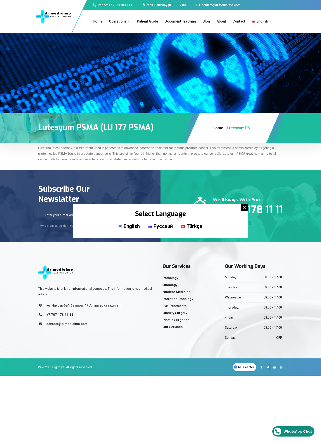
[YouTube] (279, 367)
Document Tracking (180, 21)
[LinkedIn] (273, 367)
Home (97, 21)
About (221, 21)
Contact (239, 21)
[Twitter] (266, 367)
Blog (206, 21)
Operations (118, 21)
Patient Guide (147, 21)
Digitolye (58, 367)
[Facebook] (260, 367)
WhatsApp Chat (297, 431)
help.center (246, 367)
